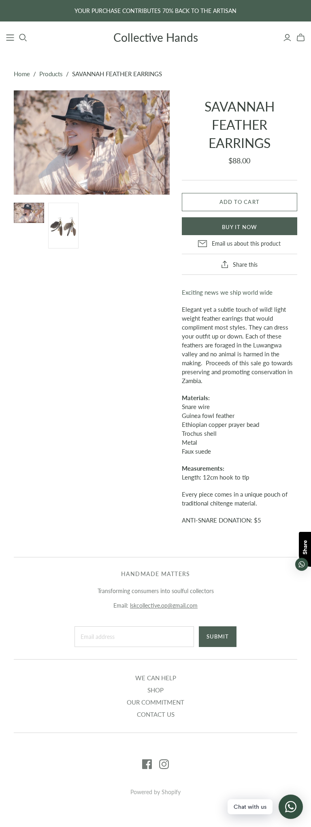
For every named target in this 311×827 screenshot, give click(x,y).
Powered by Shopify (155, 791)
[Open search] (23, 38)
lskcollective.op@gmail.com (164, 605)
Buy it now (239, 227)
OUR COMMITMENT (155, 702)
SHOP (155, 690)
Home (22, 73)
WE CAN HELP (155, 677)
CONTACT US (156, 714)
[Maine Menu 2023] (10, 38)
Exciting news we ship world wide (227, 292)
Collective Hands (155, 37)
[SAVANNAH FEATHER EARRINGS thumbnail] (29, 213)
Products (51, 73)
